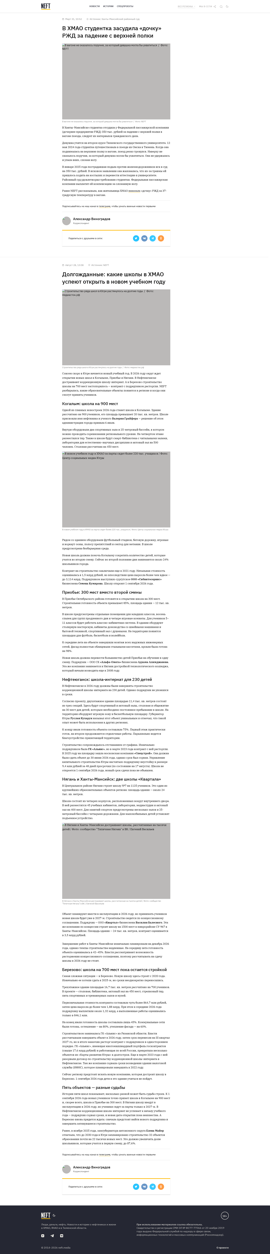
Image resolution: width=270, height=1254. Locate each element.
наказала (134, 191)
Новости (94, 6)
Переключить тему (227, 6)
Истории (108, 6)
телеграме (104, 206)
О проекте (223, 1247)
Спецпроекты (125, 6)
